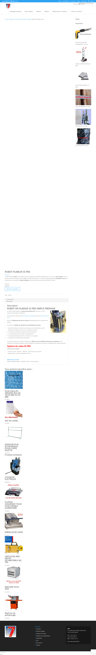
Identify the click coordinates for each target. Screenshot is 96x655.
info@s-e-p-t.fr (74, 638)
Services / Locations (76, 11)
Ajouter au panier (12, 289)
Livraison (38, 629)
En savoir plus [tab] (9, 299)
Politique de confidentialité (43, 636)
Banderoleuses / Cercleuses (59, 11)
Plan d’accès (84, 1)
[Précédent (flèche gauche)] (0, 654)
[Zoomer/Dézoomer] (0, 652)
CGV (37, 640)
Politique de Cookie (41, 633)
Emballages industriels (15, 11)
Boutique (11, 19)
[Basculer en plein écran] (2, 652)
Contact (78, 1)
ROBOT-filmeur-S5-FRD (13, 359)
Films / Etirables (29, 11)
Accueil (60, 1)
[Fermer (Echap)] (5, 652)
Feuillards (38, 11)
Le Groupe (73, 1)
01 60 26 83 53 (6, 1)
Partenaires (39, 638)
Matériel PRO (18, 19)
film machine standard (28, 316)
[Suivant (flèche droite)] (2, 654)
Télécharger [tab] (9, 301)
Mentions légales (40, 631)
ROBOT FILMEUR (26, 19)
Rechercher (76, 4)
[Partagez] (3, 652)
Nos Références (66, 1)
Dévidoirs (46, 11)
